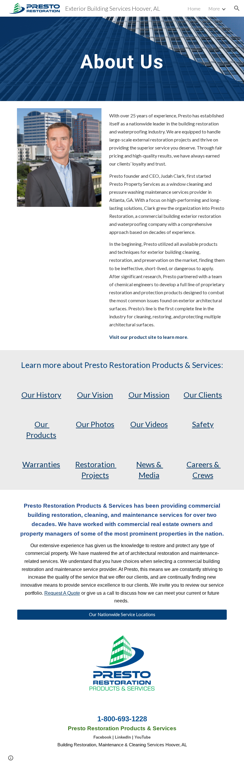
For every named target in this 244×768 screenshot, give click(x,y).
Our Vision (95, 394)
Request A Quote (62, 593)
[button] (237, 8)
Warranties (41, 464)
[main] (122, 59)
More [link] (214, 8)
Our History (41, 394)
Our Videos (149, 424)
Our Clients (203, 394)
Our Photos (95, 424)
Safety (203, 424)
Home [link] (194, 8)
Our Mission (149, 394)
